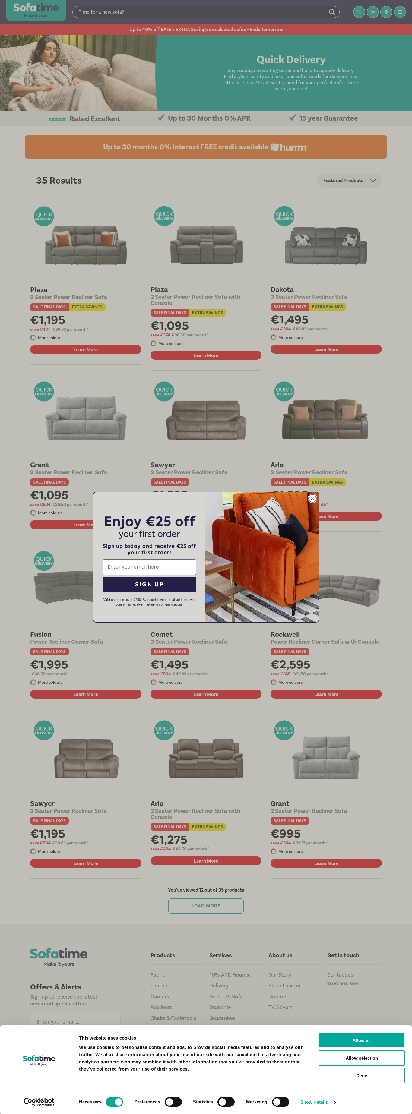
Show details (314, 1102)
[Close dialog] (312, 498)
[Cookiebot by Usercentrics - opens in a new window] (39, 1102)
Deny (361, 1075)
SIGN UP (149, 584)
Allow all (362, 1040)
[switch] (173, 1102)
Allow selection (362, 1058)
